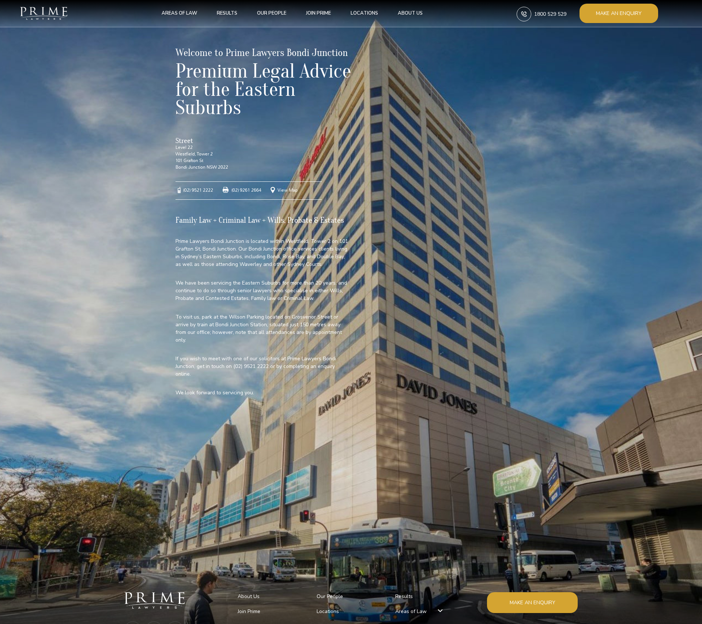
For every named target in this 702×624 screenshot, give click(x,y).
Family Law (193, 220)
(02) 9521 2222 (198, 190)
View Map (288, 190)
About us (410, 13)
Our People (271, 13)
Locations (364, 13)
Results (227, 13)
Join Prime (318, 13)
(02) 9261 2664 (246, 190)
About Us (249, 596)
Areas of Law (179, 13)
